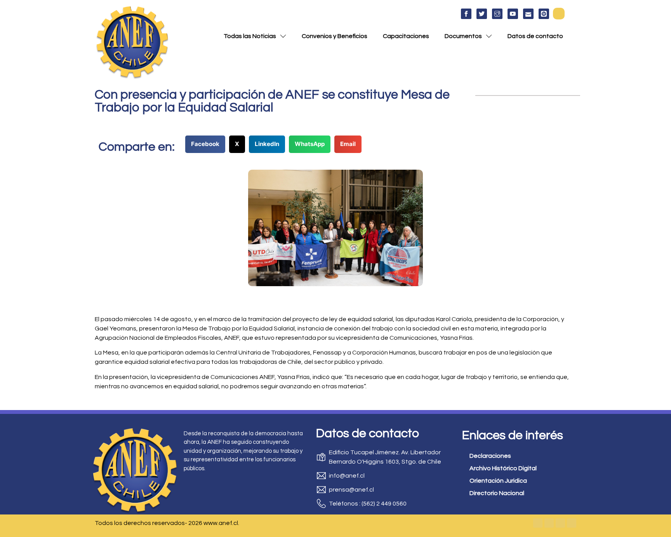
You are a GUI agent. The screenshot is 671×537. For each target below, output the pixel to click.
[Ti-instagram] (497, 14)
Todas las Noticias (250, 36)
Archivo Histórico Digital (503, 468)
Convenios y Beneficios (334, 36)
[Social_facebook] (466, 14)
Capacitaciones (406, 36)
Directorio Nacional (496, 493)
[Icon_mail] (528, 14)
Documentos (463, 36)
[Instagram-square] (560, 523)
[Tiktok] (571, 523)
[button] (559, 13)
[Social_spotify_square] (544, 14)
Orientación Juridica (498, 481)
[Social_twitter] (481, 14)
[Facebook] (537, 523)
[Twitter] (549, 523)
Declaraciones (490, 456)
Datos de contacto (535, 36)
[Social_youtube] (513, 14)
